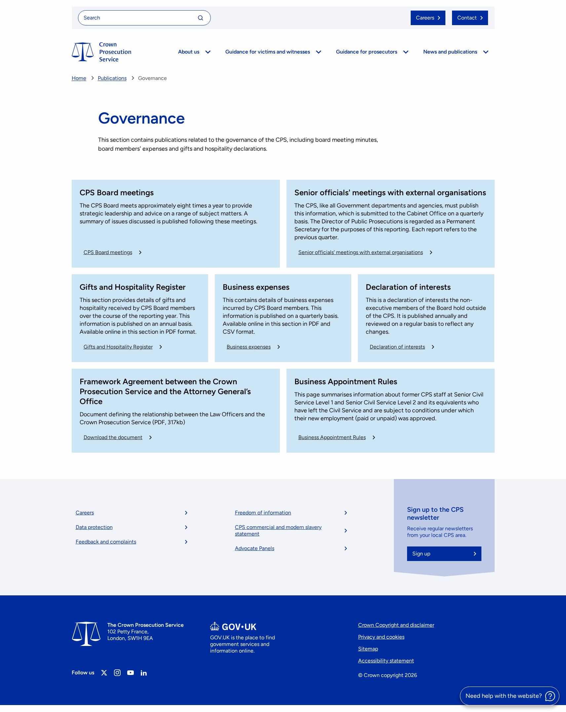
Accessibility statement (386, 660)
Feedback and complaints (106, 542)
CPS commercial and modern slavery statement (278, 530)
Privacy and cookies (381, 637)
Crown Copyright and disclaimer (396, 625)
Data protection (94, 527)
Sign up (421, 553)
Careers (85, 512)
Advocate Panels (254, 548)
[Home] (101, 51)
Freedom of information (263, 512)
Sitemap (368, 649)
